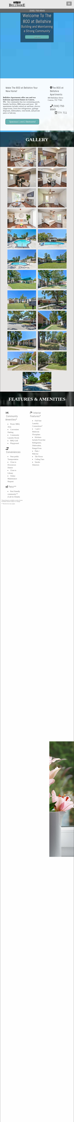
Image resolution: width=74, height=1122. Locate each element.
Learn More (37, 37)
